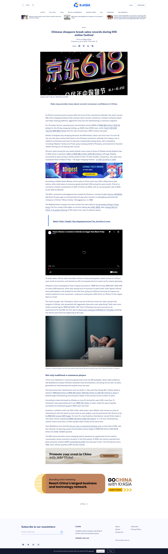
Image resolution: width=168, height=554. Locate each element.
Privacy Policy (136, 529)
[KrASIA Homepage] (82, 5)
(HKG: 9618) (95, 207)
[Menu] (23, 5)
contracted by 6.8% (77, 442)
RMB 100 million (82, 403)
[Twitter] (83, 46)
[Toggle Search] (33, 5)
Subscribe (134, 527)
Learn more (91, 551)
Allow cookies (100, 551)
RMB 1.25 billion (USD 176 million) (82, 419)
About (117, 527)
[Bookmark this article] (96, 41)
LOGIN (131, 5)
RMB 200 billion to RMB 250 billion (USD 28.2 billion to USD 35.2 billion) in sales (85, 393)
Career (117, 529)
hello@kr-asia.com (82, 538)
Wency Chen (87, 39)
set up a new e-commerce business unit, (85, 426)
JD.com (111, 194)
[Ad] (84, 483)
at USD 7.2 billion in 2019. (106, 159)
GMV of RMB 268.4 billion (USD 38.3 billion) (84, 154)
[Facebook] (79, 46)
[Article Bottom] (84, 456)
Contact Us (119, 532)
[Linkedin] (88, 46)
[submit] (61, 532)
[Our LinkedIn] (33, 544)
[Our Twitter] (28, 544)
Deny (111, 551)
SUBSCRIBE (141, 5)
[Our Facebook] (23, 544)
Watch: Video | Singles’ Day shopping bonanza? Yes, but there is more (81, 221)
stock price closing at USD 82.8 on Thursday (96, 310)
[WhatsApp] (92, 46)
